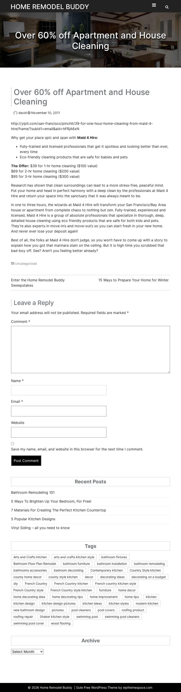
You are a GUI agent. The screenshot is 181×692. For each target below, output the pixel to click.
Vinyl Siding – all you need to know (40, 528)
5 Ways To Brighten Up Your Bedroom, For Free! (51, 501)
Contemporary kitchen (106, 570)
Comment (20, 321)
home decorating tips (67, 597)
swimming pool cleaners (122, 616)
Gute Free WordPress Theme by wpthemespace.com (114, 687)
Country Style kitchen (145, 570)
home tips (132, 597)
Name (17, 380)
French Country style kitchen (71, 590)
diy (15, 583)
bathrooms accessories (30, 570)
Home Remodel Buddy (50, 7)
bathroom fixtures (114, 557)
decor (89, 577)
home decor (127, 590)
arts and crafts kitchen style (74, 557)
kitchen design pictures (58, 603)
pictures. (58, 610)
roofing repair (23, 616)
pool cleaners (81, 610)
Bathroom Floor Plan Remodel (34, 563)
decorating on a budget (149, 577)
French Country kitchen (71, 583)
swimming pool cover (28, 623)
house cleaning (38, 220)
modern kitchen (147, 603)
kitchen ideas (92, 603)
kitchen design (24, 603)
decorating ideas (112, 577)
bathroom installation (112, 563)
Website (17, 422)
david (23, 113)
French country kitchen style (115, 583)
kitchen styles (119, 603)
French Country (36, 583)
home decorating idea (29, 597)
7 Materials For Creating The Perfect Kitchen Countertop (58, 510)
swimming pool (87, 616)
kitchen (151, 597)
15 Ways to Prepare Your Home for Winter (133, 280)
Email (17, 401)
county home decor (27, 577)
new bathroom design (29, 610)
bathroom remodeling (149, 563)
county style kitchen (63, 577)
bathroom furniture (76, 563)
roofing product (133, 610)
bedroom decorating (68, 570)
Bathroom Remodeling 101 (33, 492)
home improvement (104, 597)
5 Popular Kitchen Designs (33, 519)
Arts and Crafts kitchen (30, 557)
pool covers (106, 610)
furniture (105, 590)
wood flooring (61, 623)
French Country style (28, 590)
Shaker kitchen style (54, 616)
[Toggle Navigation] (154, 6)
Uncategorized (26, 263)
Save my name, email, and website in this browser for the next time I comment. (77, 449)
